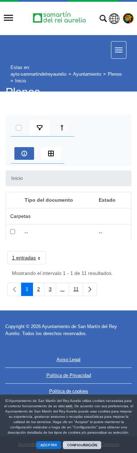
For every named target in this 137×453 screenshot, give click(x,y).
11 (78, 290)
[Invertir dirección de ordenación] (63, 127)
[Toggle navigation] (8, 18)
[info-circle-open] (24, 153)
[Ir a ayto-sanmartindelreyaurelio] (60, 17)
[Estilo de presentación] (51, 153)
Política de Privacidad (68, 375)
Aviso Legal (68, 359)
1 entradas (29, 259)
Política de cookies (68, 391)
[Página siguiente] (90, 289)
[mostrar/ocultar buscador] (103, 19)
